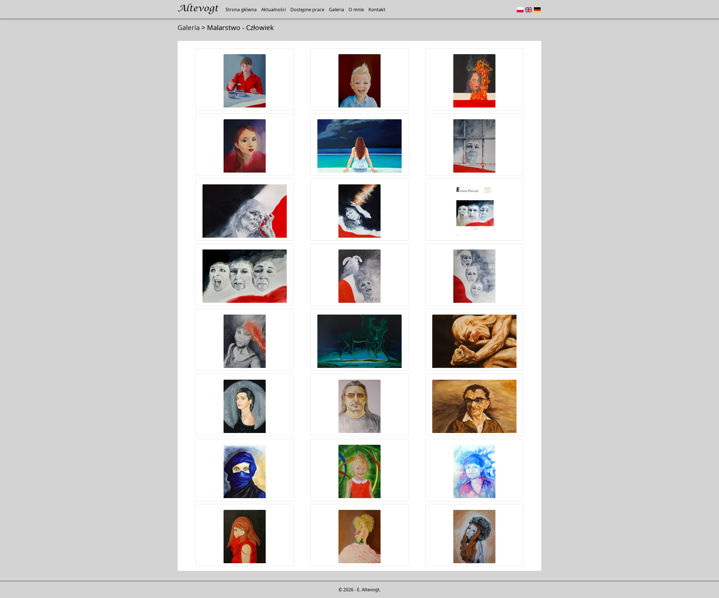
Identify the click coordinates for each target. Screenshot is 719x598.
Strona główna (241, 9)
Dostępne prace (307, 9)
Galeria (336, 9)
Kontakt (376, 9)
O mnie (356, 9)
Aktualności (273, 9)
